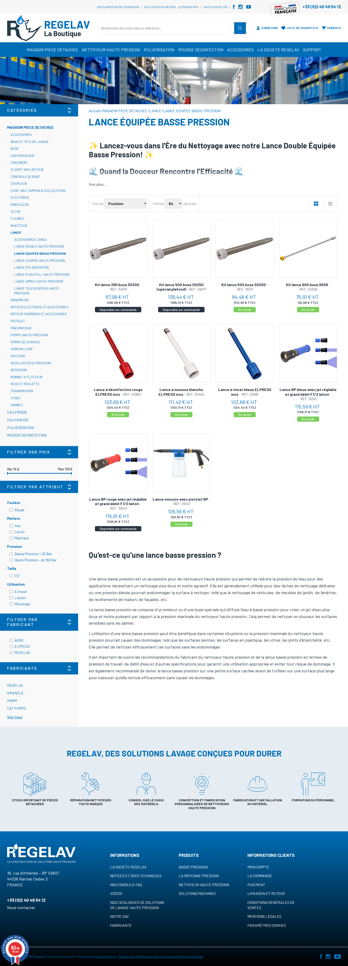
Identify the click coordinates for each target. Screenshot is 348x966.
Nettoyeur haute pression (204, 884)
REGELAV (22, 652)
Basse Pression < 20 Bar (33, 554)
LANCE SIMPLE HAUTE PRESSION (38, 281)
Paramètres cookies (266, 925)
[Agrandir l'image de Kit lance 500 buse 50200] (244, 248)
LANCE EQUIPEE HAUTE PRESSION (39, 260)
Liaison (20, 598)
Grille (316, 203)
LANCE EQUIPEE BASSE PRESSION (40, 253)
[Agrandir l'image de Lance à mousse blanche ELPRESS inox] (181, 353)
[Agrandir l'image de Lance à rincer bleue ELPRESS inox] (244, 353)
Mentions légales (264, 916)
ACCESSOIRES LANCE (30, 239)
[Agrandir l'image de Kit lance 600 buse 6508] (308, 248)
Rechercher (240, 28)
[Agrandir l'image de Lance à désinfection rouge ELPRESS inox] (118, 353)
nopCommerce (105, 956)
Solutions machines (197, 893)
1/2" (17, 576)
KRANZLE (15, 693)
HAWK (12, 700)
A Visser (20, 591)
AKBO (18, 640)
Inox (17, 526)
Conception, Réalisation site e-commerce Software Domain (160, 956)
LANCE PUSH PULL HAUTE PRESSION (41, 274)
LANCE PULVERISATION (31, 267)
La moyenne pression (199, 875)
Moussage (22, 604)
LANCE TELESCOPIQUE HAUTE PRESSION (36, 290)
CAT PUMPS (16, 708)
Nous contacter (216, 7)
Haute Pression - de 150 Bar (35, 560)
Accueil (94, 110)
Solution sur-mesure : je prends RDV (171, 7)
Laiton (19, 532)
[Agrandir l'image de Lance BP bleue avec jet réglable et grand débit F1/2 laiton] (308, 353)
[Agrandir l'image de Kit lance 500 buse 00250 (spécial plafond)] (181, 248)
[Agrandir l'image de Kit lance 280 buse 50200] (118, 248)
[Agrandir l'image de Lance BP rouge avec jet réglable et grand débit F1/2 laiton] (118, 463)
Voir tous (14, 717)
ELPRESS (22, 646)
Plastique (21, 538)
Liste (330, 203)
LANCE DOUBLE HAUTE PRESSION (39, 246)
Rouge (19, 510)
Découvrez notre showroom (118, 7)
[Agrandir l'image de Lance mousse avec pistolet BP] (181, 463)
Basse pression (193, 867)
